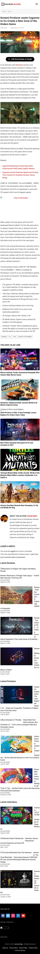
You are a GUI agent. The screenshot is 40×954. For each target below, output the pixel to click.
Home (4, 11)
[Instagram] (13, 915)
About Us (5, 948)
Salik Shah (3, 28)
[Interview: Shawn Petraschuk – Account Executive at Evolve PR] (11, 838)
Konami (3, 336)
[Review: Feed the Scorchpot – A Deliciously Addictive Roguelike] (16, 595)
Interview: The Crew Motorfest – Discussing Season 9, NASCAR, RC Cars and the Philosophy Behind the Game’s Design (19, 857)
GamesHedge (18, 944)
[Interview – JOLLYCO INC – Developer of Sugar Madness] (16, 816)
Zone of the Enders (25, 336)
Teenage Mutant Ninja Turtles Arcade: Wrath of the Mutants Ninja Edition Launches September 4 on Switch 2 (20, 475)
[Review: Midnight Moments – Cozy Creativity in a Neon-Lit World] (16, 656)
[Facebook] (3, 915)
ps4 (14, 336)
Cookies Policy (33, 948)
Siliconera (19, 65)
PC (10, 336)
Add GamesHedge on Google (21, 59)
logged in (13, 551)
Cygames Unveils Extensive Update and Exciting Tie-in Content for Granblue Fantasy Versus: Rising (20, 175)
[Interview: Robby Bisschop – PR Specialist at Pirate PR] (16, 879)
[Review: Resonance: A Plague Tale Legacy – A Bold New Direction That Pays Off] (19, 570)
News (9, 11)
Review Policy (23, 948)
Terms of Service (20, 950)
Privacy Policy (13, 948)
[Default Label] (18, 915)
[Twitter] (8, 915)
